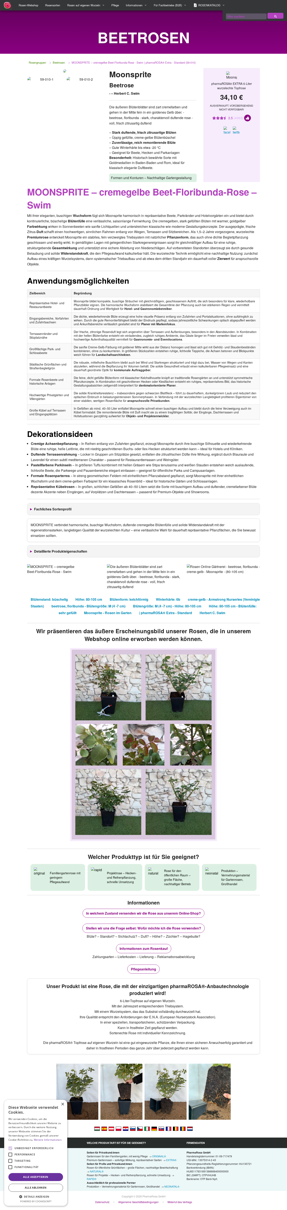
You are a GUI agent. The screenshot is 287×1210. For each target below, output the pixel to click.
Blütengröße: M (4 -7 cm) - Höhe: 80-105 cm (167, 606)
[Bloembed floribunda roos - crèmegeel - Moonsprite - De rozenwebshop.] (190, 1128)
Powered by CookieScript (35, 1201)
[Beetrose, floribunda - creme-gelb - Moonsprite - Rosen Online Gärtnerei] (154, 1128)
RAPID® (91, 1179)
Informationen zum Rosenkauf (144, 948)
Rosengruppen (37, 62)
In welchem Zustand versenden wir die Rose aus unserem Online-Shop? (143, 913)
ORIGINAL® (159, 1156)
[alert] (35, 1153)
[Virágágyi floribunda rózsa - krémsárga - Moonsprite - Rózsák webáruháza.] (97, 1128)
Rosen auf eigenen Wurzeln (83, 5)
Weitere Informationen (48, 1140)
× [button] (62, 1104)
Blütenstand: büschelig (49, 599)
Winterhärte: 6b (168, 599)
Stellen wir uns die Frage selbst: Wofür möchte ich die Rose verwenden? (143, 928)
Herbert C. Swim (212, 612)
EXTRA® (171, 1160)
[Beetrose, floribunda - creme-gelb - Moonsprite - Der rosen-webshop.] (111, 1128)
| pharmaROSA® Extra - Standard (165, 612)
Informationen (134, 5)
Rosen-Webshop (28, 5)
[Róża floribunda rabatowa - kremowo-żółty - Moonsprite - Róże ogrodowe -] (118, 1128)
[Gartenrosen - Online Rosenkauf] (275, 16)
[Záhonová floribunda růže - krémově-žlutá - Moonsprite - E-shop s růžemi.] (140, 1128)
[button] (35, 1196)
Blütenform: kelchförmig (129, 599)
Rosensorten (52, 5)
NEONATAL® (171, 1186)
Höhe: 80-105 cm (88, 599)
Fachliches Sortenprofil (52, 509)
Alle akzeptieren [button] (35, 1177)
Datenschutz (102, 1202)
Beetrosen (59, 62)
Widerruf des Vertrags (179, 1202)
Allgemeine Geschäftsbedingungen (138, 1202)
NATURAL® (97, 1171)
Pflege (115, 5)
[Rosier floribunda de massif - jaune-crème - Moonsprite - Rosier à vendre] (168, 1128)
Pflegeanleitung (143, 969)
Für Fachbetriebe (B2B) (168, 5)
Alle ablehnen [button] (35, 1187)
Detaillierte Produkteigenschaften (60, 551)
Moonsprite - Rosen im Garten (108, 612)
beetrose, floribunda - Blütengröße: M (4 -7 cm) (88, 606)
